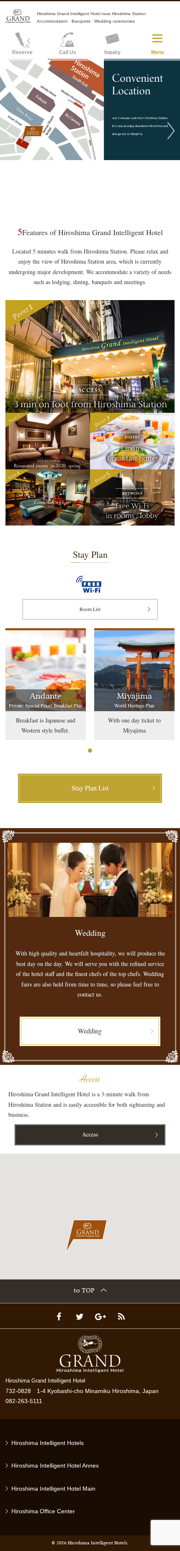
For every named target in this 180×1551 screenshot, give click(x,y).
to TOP (84, 1291)
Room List (90, 609)
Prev (9, 130)
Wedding (90, 1030)
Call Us (67, 52)
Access (90, 1134)
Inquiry (112, 52)
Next (171, 130)
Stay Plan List (90, 787)
